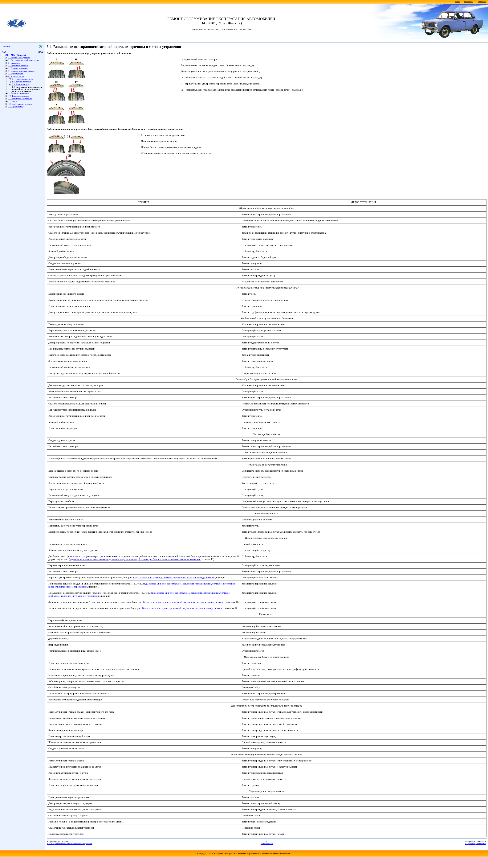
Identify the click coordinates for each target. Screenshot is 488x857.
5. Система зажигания (18, 68)
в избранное (468, 2)
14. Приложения (15, 107)
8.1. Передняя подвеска (22, 79)
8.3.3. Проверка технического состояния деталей (69, 844)
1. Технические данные (19, 58)
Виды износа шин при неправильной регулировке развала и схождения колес (174, 577)
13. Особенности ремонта (20, 104)
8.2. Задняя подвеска (21, 82)
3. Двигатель (14, 63)
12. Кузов (12, 101)
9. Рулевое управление (18, 93)
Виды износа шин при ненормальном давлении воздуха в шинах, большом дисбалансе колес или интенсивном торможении (135, 559)
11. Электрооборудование (20, 99)
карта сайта (482, 2)
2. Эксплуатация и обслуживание (23, 60)
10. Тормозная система (18, 96)
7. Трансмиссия (15, 74)
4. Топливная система (18, 66)
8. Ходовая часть (16, 76)
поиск (457, 2)
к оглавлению (267, 844)
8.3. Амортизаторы (20, 84)
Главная (6, 46)
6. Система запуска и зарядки (21, 71)
